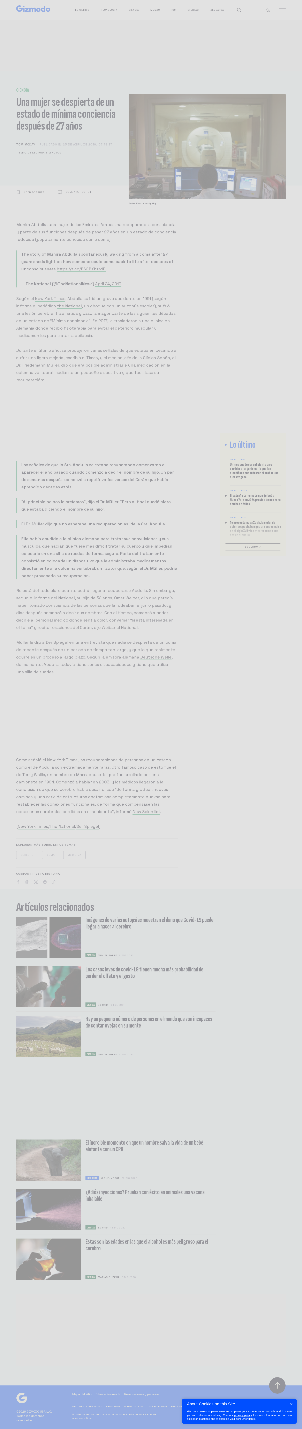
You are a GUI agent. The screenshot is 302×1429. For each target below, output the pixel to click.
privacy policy (243, 1415)
